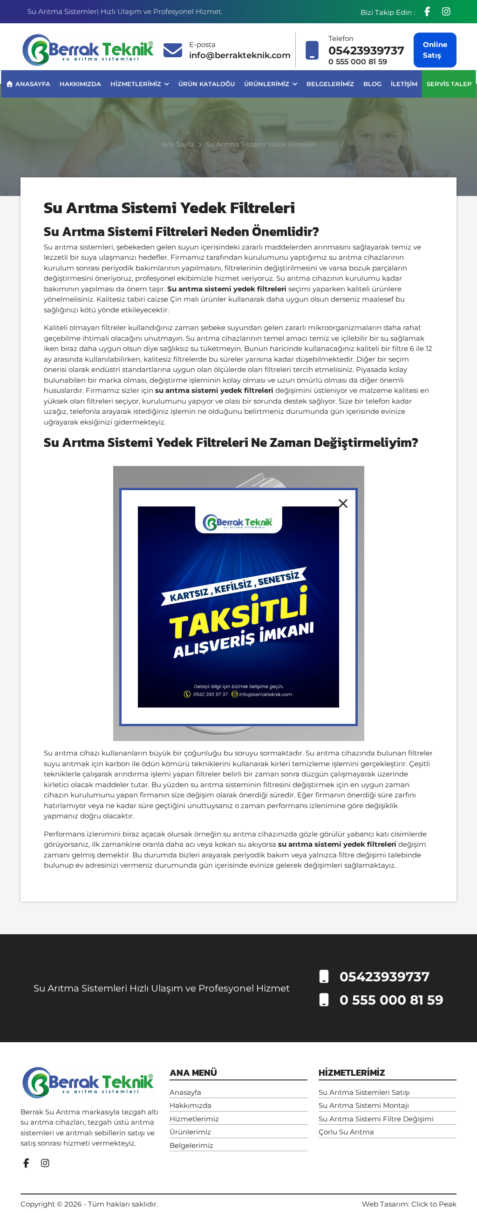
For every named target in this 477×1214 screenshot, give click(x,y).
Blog (372, 83)
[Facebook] (429, 11)
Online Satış (435, 50)
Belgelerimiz (330, 83)
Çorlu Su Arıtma (346, 1131)
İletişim (404, 83)
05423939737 (366, 50)
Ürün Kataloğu (206, 83)
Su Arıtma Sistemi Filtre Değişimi (376, 1118)
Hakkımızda (80, 83)
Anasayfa (32, 83)
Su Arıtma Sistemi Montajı (364, 1105)
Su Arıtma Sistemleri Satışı (364, 1092)
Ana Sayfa (178, 144)
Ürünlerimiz (267, 83)
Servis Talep (449, 83)
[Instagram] (446, 11)
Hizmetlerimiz (136, 83)
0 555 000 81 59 (358, 62)
